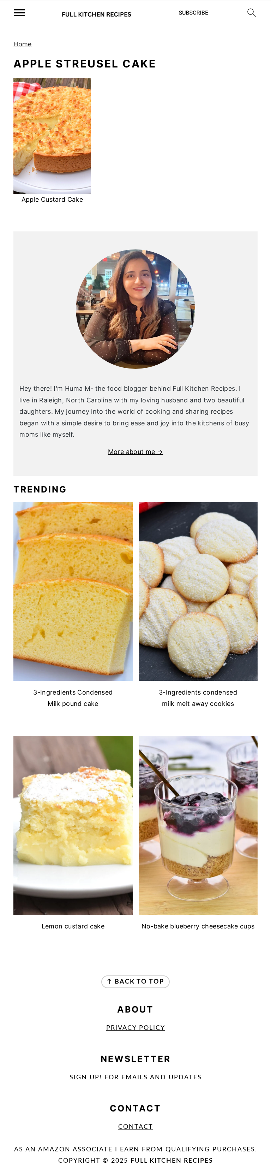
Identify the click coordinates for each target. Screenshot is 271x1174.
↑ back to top (135, 982)
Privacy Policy (135, 1028)
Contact (135, 1127)
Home (22, 44)
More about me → (135, 451)
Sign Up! (86, 1077)
